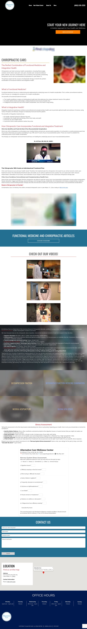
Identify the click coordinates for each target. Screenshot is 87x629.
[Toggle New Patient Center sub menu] (44, 5)
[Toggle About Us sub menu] (52, 5)
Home (30, 5)
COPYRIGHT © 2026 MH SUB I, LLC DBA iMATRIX (30, 626)
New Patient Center (38, 5)
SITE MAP (56, 626)
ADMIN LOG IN (48, 626)
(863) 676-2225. (64, 187)
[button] (43, 572)
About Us (48, 5)
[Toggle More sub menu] (57, 5)
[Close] (52, 567)
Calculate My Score (27, 507)
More (55, 5)
